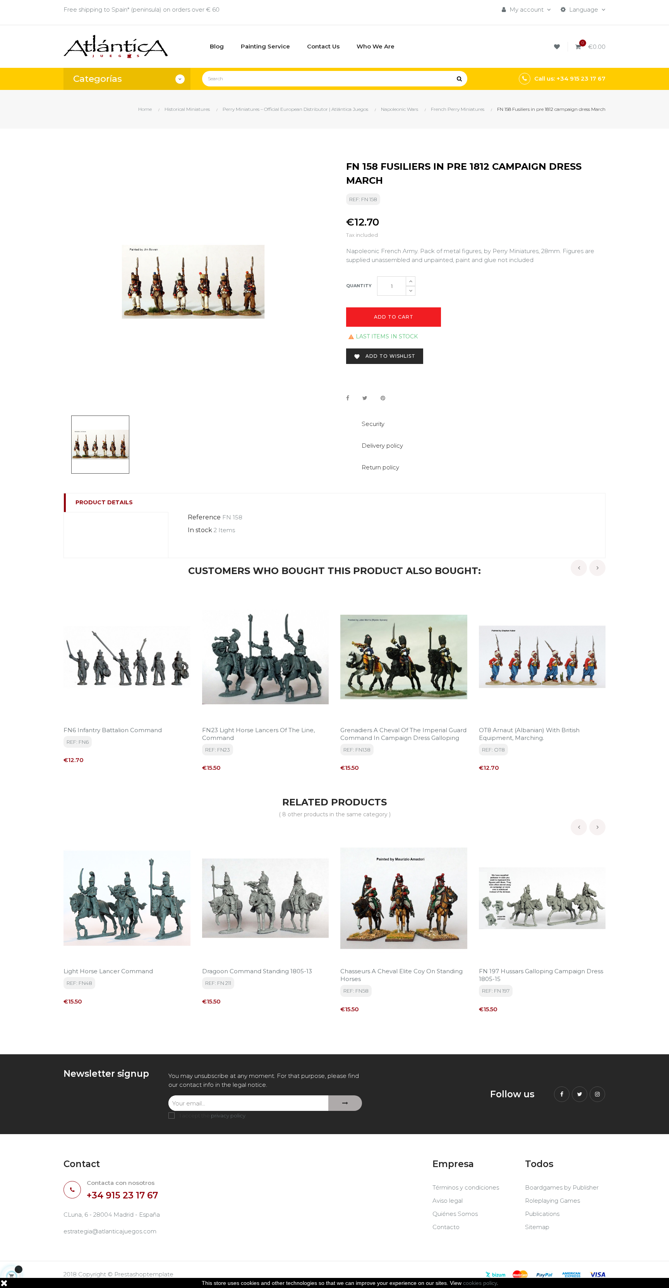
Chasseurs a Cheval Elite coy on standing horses (401, 975)
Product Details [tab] (104, 502)
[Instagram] (597, 1094)
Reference (204, 517)
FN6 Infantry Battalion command (112, 730)
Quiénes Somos (455, 1213)
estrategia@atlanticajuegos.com (109, 1231)
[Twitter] (579, 1094)
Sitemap (537, 1227)
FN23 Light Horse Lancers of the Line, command (258, 733)
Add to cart (393, 317)
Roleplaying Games (552, 1200)
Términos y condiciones (465, 1187)
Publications (542, 1213)
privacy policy (228, 1115)
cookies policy (480, 1283)
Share (347, 398)
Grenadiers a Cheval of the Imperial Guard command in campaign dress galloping (403, 733)
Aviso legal (447, 1200)
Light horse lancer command (108, 971)
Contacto (446, 1227)
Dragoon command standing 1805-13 (257, 971)
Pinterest (383, 398)
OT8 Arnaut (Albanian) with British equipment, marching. (529, 733)
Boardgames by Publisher (562, 1187)
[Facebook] (561, 1094)
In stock (200, 530)
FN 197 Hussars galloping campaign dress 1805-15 (541, 975)
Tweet (364, 398)
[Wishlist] (558, 47)
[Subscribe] (345, 1103)
